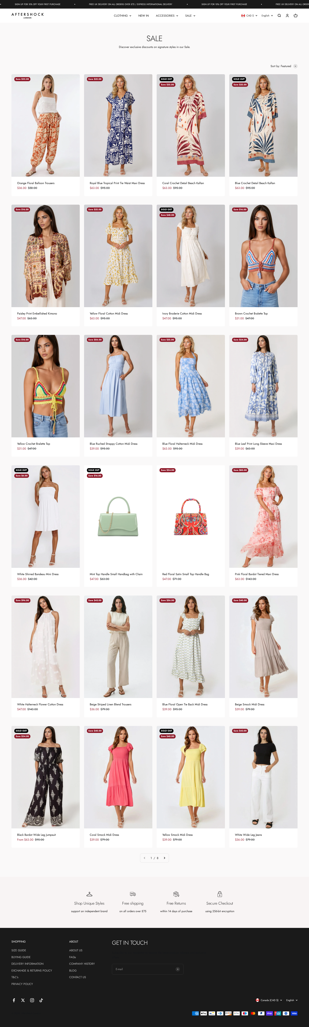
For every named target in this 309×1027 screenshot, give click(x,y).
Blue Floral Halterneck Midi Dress (182, 444)
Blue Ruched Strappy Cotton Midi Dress (113, 444)
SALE (188, 16)
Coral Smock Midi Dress (104, 835)
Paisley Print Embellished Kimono (37, 313)
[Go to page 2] (164, 858)
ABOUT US (75, 950)
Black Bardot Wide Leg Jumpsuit (36, 835)
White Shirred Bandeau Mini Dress (37, 574)
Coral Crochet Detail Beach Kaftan (183, 183)
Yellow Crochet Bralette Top (33, 444)
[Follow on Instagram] (32, 1000)
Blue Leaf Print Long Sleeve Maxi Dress (258, 444)
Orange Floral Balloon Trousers (35, 183)
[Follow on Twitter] (23, 1000)
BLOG (73, 971)
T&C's (14, 977)
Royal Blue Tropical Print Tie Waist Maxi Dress (117, 183)
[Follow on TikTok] (41, 1000)
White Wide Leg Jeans (248, 835)
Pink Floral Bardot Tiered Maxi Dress (257, 574)
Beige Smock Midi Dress (249, 704)
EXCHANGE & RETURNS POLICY (31, 971)
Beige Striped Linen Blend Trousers (110, 704)
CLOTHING (121, 16)
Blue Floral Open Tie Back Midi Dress (184, 704)
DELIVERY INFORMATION (27, 964)
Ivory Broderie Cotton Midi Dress (182, 313)
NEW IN (143, 16)
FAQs (72, 957)
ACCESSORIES (165, 16)
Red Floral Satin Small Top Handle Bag (185, 574)
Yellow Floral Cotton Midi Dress (109, 313)
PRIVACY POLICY (22, 984)
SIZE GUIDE (18, 950)
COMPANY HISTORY (82, 964)
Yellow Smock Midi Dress (177, 835)
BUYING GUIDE (21, 957)
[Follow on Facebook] (13, 1000)
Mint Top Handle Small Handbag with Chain (116, 574)
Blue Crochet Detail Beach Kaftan (255, 183)
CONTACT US (77, 977)
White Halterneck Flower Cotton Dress (40, 704)
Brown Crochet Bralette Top (251, 313)
